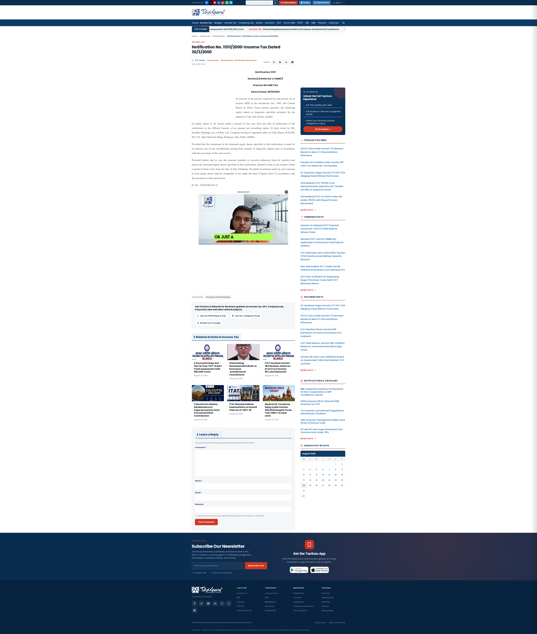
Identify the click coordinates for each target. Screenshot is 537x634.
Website (199, 504)
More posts (307, 210)
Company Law (246, 22)
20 (323, 480)
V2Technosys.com (244, 622)
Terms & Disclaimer (337, 622)
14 (329, 474)
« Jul (303, 496)
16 (342, 474)
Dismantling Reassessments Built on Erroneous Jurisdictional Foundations (239, 29)
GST (279, 22)
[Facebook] (206, 2)
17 (304, 480)
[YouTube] (214, 2)
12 (316, 474)
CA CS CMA (289, 22)
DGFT (300, 22)
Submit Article (328, 597)
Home (195, 22)
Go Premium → (323, 129)
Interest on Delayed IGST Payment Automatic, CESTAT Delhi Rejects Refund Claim (320, 229)
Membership (327, 610)
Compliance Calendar (303, 606)
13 (323, 474)
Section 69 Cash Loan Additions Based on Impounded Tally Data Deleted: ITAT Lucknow (322, 360)
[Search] (275, 3)
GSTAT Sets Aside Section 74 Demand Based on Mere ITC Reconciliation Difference (322, 152)
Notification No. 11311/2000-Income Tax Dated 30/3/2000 (236, 49)
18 (310, 480)
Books (306, 2)
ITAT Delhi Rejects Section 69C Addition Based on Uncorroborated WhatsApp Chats (323, 346)
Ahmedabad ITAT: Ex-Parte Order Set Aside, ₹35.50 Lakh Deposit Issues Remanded (321, 200)
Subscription (289, 2)
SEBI (313, 22)
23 (342, 480)
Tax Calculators (300, 610)
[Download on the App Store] (319, 570)
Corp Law (333, 22)
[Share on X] (273, 62)
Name (198, 480)
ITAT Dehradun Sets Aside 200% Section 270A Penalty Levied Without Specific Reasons (323, 256)
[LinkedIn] (219, 2)
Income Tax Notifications (219, 297)
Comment (200, 447)
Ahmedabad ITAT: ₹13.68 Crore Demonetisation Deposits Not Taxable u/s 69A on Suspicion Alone (322, 186)
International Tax (244, 610)
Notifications (219, 36)
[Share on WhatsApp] (286, 62)
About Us (326, 593)
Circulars (297, 597)
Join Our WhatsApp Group (213, 315)
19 (316, 480)
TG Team (200, 60)
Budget (218, 22)
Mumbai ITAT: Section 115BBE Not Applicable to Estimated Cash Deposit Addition (322, 242)
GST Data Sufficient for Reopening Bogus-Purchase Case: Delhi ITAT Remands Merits (320, 280)
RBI (307, 22)
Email (198, 492)
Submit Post (323, 2)
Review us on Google (210, 323)
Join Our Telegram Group (247, 315)
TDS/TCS (240, 606)
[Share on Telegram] (292, 62)
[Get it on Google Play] (299, 570)
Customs (269, 22)
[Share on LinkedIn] (280, 62)
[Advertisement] (213, 98)
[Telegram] (231, 2)
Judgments (298, 602)
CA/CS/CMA (270, 610)
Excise (259, 22)
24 (303, 485)
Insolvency (270, 606)
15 (336, 474)
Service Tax (230, 22)
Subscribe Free (256, 565)
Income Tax (206, 22)
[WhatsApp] (227, 2)
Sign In (338, 2)
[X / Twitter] (210, 2)
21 (329, 480)
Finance (322, 22)
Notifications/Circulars (245, 60)
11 (310, 474)
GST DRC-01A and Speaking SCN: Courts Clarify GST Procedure (335, 29)
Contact (325, 606)
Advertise (326, 602)
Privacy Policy (320, 622)
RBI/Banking (270, 602)
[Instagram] (223, 2)
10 (304, 474)
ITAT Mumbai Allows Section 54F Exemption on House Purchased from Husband (321, 333)
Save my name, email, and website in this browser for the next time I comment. (231, 516)
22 (336, 480)
